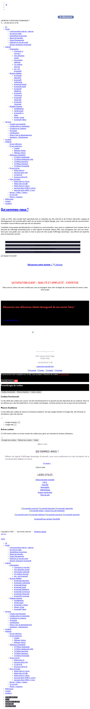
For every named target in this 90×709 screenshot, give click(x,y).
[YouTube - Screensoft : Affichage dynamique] (58, 370)
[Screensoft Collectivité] (64, 509)
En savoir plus (64, 374)
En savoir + (47, 463)
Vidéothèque (45, 490)
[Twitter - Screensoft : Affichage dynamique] (41, 370)
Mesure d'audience (23, 392)
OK (16, 381)
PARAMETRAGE (7, 381)
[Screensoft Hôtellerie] (36, 515)
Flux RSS (45, 485)
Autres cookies (36, 392)
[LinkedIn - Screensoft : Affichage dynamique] (49, 370)
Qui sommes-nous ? (15, 209)
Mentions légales (40, 532)
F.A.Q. (45, 482)
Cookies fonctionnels (8, 392)
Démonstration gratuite (45, 480)
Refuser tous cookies (25, 440)
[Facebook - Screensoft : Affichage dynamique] (32, 370)
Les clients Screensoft (10, 320)
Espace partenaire (45, 493)
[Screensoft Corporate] (29, 509)
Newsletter (45, 487)
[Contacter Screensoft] (40, 333)
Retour (54, 333)
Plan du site (45, 495)
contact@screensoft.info (45, 367)
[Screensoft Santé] (21, 515)
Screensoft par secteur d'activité (47, 519)
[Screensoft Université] (71, 515)
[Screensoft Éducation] (46, 509)
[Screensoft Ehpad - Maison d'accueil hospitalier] (47, 511)
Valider (36, 440)
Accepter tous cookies (9, 440)
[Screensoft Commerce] (54, 515)
